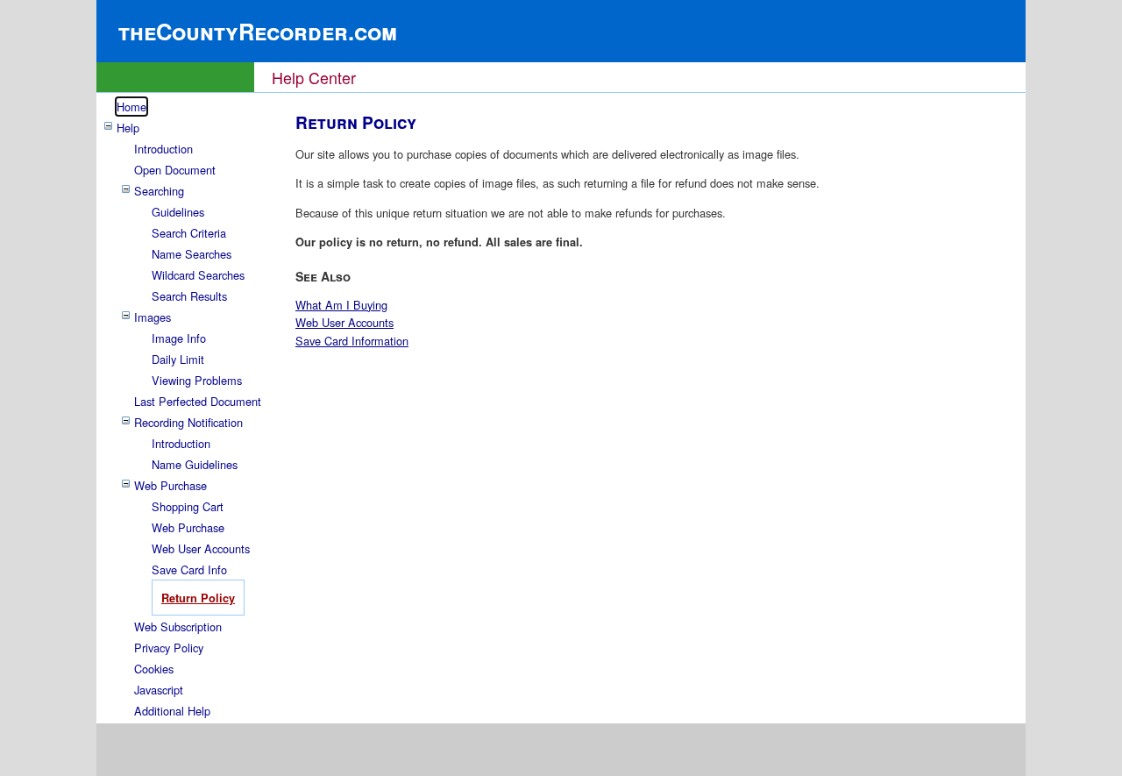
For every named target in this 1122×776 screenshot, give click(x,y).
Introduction (163, 148)
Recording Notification (188, 422)
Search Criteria (189, 232)
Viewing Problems (197, 380)
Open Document (175, 169)
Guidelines (178, 211)
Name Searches (191, 254)
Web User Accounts (201, 548)
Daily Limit (178, 359)
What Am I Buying (341, 304)
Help (128, 127)
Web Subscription (178, 626)
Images (152, 317)
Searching (159, 190)
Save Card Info (189, 569)
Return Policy (198, 598)
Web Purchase (170, 485)
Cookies (154, 668)
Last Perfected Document (197, 401)
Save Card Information (351, 340)
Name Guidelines (195, 464)
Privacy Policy (168, 647)
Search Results (189, 296)
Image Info (179, 338)
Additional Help (172, 710)
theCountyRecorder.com (257, 31)
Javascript (158, 689)
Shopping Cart (188, 506)
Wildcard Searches (198, 275)
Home (131, 106)
